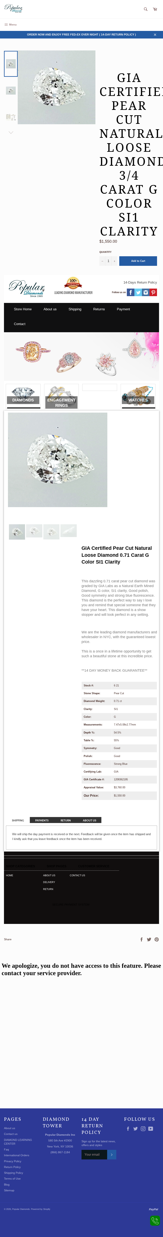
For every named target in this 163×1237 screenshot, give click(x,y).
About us (50, 309)
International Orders (16, 1155)
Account (154, 24)
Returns (99, 309)
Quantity (105, 252)
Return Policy (12, 1167)
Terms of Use (12, 1178)
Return (48, 889)
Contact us (77, 875)
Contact (19, 324)
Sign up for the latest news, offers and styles (99, 1143)
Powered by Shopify (40, 1209)
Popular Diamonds (21, 1209)
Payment (123, 309)
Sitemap (9, 1190)
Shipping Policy (13, 1172)
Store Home (23, 309)
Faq (6, 1149)
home (9, 875)
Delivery (49, 882)
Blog (7, 1184)
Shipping (75, 309)
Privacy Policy (12, 1161)
